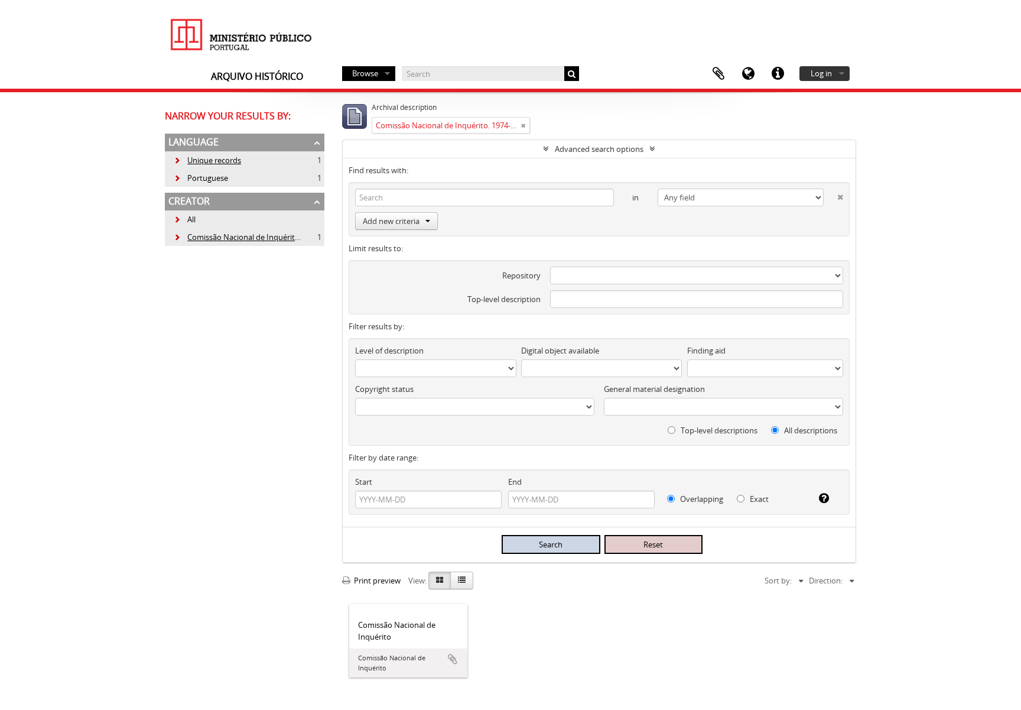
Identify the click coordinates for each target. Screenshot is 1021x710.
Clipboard (718, 74)
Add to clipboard (453, 659)
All (191, 219)
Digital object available (560, 350)
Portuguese (201, 178)
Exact (758, 499)
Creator (189, 201)
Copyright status (384, 389)
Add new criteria (391, 221)
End (515, 481)
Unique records (207, 160)
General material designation (654, 389)
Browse (365, 73)
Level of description (389, 350)
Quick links (777, 74)
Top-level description (504, 299)
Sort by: (778, 580)
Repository (521, 275)
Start (363, 481)
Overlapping (700, 499)
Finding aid (706, 350)
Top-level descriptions (718, 430)
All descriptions (809, 430)
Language (748, 74)
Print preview (376, 580)
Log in (821, 73)
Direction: (826, 580)
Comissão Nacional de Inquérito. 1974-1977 (256, 237)
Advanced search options (599, 149)
